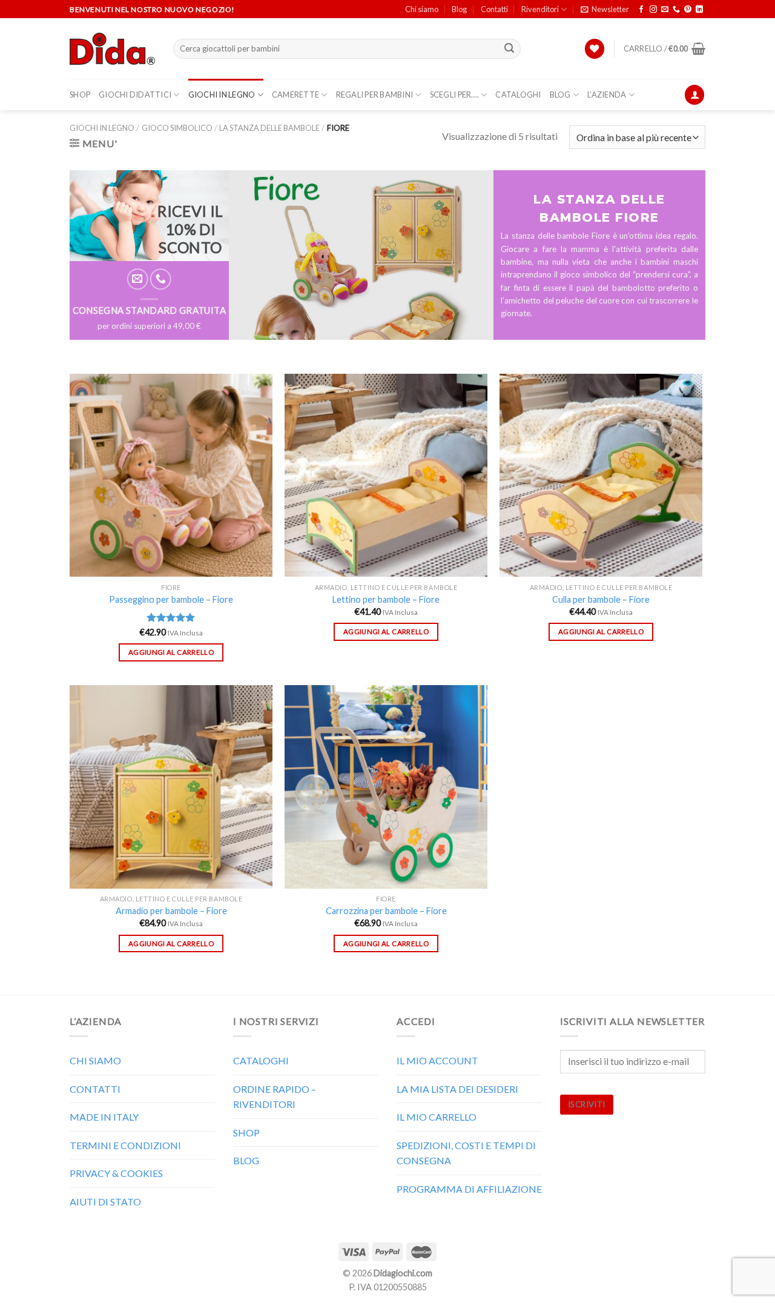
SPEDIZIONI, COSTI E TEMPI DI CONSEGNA (466, 1153)
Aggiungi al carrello (171, 652)
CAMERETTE (295, 94)
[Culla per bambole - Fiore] (601, 475)
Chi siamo (421, 9)
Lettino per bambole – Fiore (386, 599)
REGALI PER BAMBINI (375, 94)
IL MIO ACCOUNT (437, 1060)
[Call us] (676, 9)
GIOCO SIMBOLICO (177, 128)
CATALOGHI (518, 94)
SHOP (80, 94)
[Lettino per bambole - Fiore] (386, 475)
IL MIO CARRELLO (437, 1116)
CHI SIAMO (95, 1060)
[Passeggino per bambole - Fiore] (171, 475)
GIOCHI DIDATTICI (135, 94)
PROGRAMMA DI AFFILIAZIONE (469, 1189)
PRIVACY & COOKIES (116, 1173)
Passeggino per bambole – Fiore (171, 599)
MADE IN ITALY (104, 1116)
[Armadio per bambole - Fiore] (171, 786)
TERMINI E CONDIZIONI (125, 1145)
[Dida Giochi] (112, 49)
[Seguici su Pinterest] (687, 9)
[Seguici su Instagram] (653, 9)
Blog (459, 9)
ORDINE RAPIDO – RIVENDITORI (274, 1096)
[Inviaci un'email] (664, 9)
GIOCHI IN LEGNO (222, 94)
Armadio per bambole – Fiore (171, 911)
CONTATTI (95, 1089)
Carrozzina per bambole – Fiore (386, 911)
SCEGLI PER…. (454, 94)
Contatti (494, 9)
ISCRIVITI (586, 1104)
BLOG (560, 94)
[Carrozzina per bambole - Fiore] (386, 786)
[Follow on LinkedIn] (699, 9)
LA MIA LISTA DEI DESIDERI (457, 1089)
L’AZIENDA (606, 94)
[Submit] (510, 49)
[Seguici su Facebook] (641, 9)
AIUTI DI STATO (105, 1201)
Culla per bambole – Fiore (601, 599)
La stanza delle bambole (269, 128)
